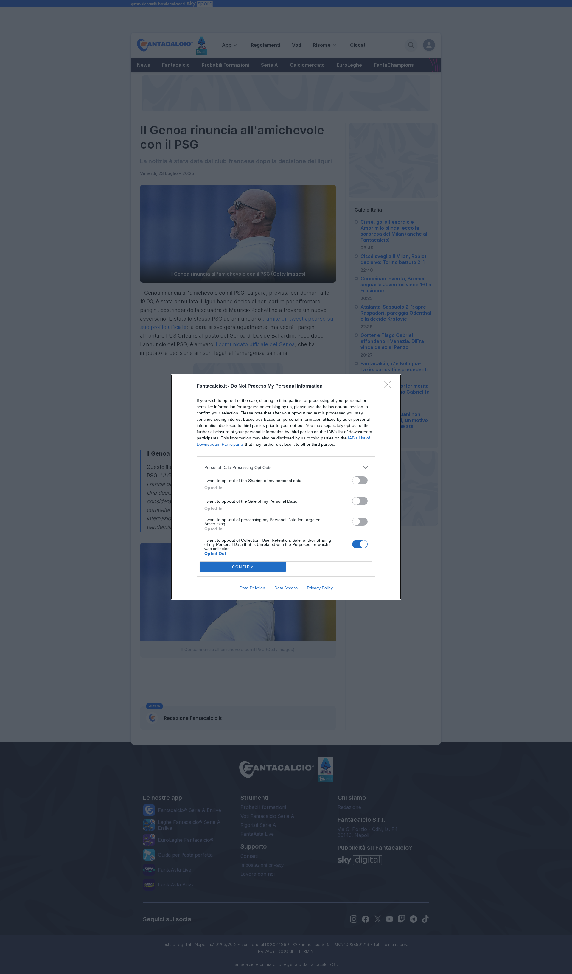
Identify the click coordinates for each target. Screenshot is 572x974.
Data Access (286, 587)
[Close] (389, 386)
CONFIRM (243, 567)
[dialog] (286, 487)
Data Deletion (252, 587)
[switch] (360, 480)
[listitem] (286, 467)
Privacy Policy (320, 587)
